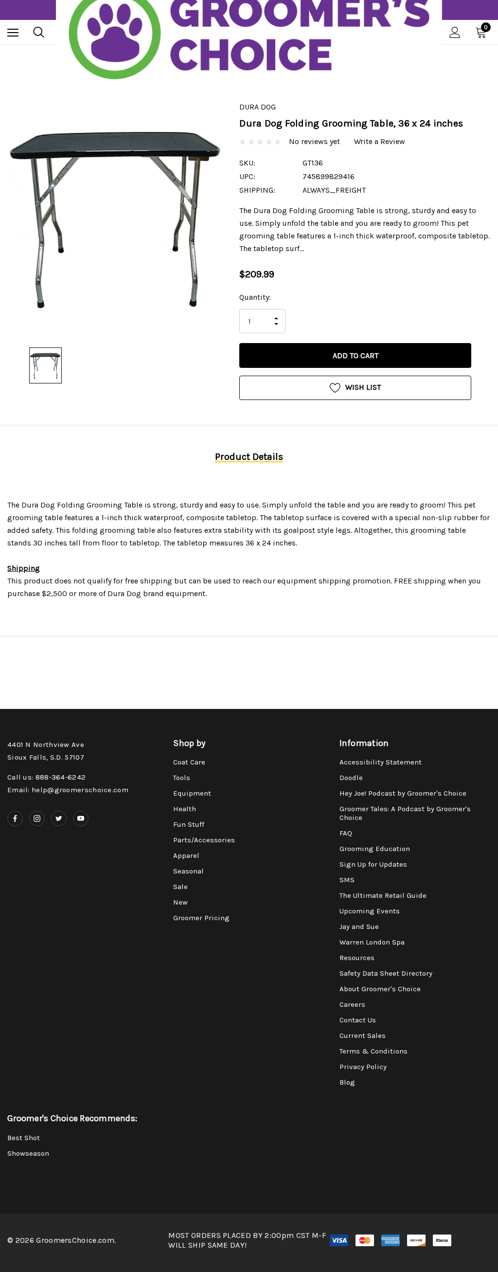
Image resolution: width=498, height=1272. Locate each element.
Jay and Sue (359, 926)
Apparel (186, 855)
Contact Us (357, 1020)
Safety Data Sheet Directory (385, 973)
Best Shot (23, 1137)
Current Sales (362, 1035)
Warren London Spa (372, 942)
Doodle (351, 777)
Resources (356, 957)
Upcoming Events (369, 911)
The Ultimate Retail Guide (383, 895)
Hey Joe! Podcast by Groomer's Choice (402, 793)
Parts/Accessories (204, 840)
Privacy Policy (363, 1066)
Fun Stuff (188, 824)
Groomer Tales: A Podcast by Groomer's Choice (405, 813)
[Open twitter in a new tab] (59, 818)
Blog (347, 1082)
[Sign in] (455, 32)
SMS (347, 879)
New (180, 902)
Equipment (192, 793)
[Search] (38, 32)
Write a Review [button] (379, 141)
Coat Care (189, 762)
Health (184, 808)
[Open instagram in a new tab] (37, 818)
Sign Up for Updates (373, 864)
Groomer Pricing (201, 917)
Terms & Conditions (373, 1051)
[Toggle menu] (12, 32)
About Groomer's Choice (380, 988)
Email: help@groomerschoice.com (67, 789)
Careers (352, 1004)
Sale (180, 886)
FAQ (345, 833)
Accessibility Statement (380, 762)
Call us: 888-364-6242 (46, 777)
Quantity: (255, 297)
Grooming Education (374, 848)
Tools (181, 777)
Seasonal (188, 871)
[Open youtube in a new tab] (81, 818)
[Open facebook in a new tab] (15, 818)
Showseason (28, 1153)
